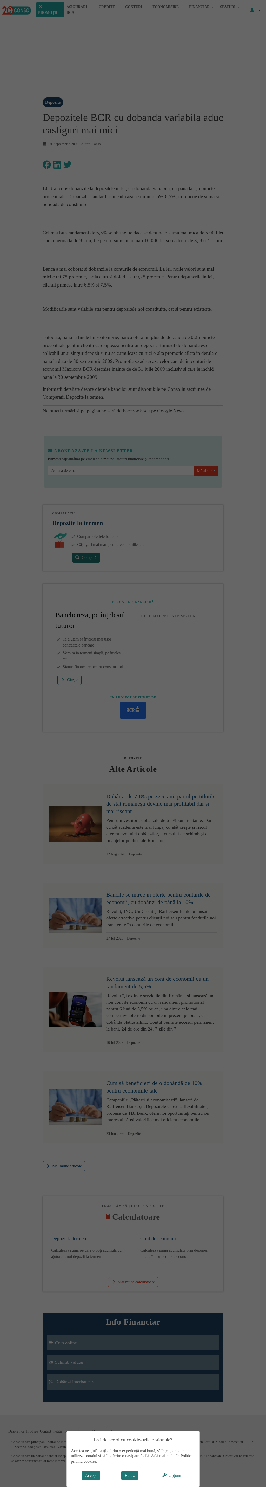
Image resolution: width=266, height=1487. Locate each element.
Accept (91, 1475)
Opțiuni (175, 1475)
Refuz (130, 1475)
